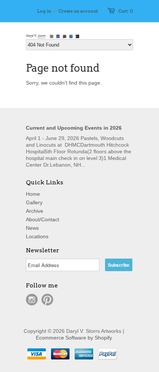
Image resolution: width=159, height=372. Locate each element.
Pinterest (47, 300)
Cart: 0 (125, 11)
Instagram (32, 300)
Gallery (34, 202)
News (32, 228)
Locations (37, 236)
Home (33, 194)
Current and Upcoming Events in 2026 (74, 128)
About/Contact (42, 219)
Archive (34, 211)
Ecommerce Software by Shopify (74, 338)
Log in (44, 11)
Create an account (78, 11)
